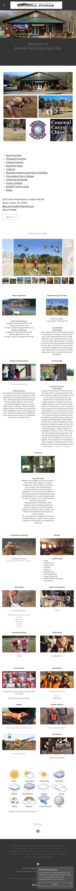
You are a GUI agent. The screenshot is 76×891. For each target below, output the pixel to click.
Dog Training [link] (57, 848)
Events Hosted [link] (29, 851)
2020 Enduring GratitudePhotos (19, 698)
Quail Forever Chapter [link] (50, 854)
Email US (9, 217)
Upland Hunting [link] (36, 845)
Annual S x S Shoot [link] (42, 848)
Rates (57, 610)
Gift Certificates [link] (17, 854)
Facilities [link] (63, 851)
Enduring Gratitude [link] (43, 851)
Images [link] (55, 851)
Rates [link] (63, 854)
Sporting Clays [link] (50, 845)
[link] (36, 5)
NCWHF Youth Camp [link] (32, 854)
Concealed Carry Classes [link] (24, 848)
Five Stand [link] (61, 845)
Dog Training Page (19, 610)
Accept (55, 884)
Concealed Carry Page (19, 558)
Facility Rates (56, 656)
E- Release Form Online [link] (20, 845)
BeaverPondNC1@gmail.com (18, 206)
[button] (4, 5)
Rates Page (57, 698)
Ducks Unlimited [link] (15, 851)
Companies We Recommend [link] (43, 857)
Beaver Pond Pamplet (57, 757)
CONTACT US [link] (27, 857)
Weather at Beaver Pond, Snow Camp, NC (23, 811)
